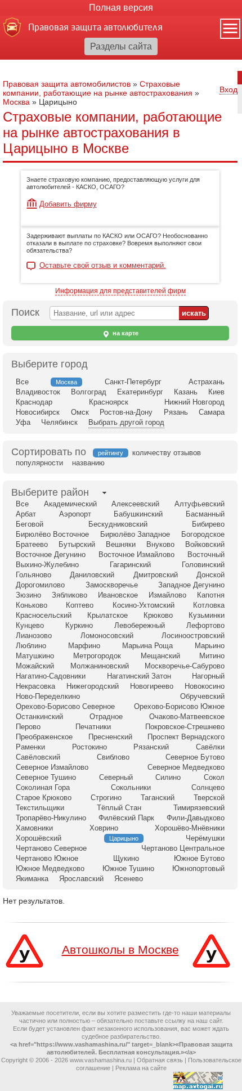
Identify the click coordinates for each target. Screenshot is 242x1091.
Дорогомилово (40, 585)
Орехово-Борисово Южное (179, 706)
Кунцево (30, 625)
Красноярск (108, 402)
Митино (212, 656)
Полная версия (121, 7)
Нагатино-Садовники (51, 676)
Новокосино (205, 686)
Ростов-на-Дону (126, 412)
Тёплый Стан (119, 807)
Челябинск (59, 422)
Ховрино (103, 828)
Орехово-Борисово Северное (65, 706)
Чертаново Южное (47, 858)
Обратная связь (160, 1060)
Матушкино (35, 656)
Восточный (206, 554)
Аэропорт (75, 514)
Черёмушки (205, 838)
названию (88, 463)
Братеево (32, 544)
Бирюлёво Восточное (52, 534)
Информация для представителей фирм (120, 291)
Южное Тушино (128, 868)
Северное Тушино (46, 777)
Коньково (31, 605)
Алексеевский (135, 504)
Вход (228, 89)
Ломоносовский (106, 635)
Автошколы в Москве (120, 949)
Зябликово (69, 595)
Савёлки (210, 747)
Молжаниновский (99, 666)
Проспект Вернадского (186, 737)
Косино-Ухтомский (143, 605)
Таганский (157, 797)
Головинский (203, 564)
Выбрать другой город (126, 422)
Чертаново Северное (51, 848)
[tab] (50, 492)
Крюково (158, 615)
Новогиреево (151, 686)
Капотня (211, 595)
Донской (210, 575)
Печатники (93, 726)
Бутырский (77, 544)
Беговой (29, 524)
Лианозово (34, 635)
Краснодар (34, 402)
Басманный (205, 514)
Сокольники (131, 787)
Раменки (30, 747)
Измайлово (167, 595)
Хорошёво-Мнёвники (190, 828)
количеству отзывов (166, 452)
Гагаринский (130, 564)
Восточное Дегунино (51, 554)
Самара (212, 412)
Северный (116, 777)
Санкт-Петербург (133, 382)
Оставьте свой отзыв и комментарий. (102, 266)
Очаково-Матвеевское (187, 716)
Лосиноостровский (193, 635)
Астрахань (207, 382)
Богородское (203, 534)
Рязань (176, 412)
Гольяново (33, 575)
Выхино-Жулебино (47, 564)
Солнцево (208, 787)
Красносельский (43, 615)
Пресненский (110, 737)
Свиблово (113, 757)
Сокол (214, 777)
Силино (168, 777)
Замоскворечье (112, 585)
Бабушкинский (138, 514)
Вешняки (121, 544)
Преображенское (44, 737)
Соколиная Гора (43, 787)
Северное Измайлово (52, 767)
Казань (186, 392)
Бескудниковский (117, 524)
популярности (39, 463)
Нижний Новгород (194, 402)
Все (22, 382)
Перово (28, 726)
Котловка (209, 605)
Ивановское (118, 595)
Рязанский (151, 747)
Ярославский (81, 878)
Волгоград (88, 392)
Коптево (79, 605)
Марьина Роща (147, 645)
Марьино (210, 645)
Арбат (26, 514)
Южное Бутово (199, 858)
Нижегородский (92, 686)
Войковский (205, 544)
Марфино (84, 645)
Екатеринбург (140, 392)
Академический (70, 504)
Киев (216, 392)
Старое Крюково (43, 797)
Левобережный (139, 625)
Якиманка (32, 878)
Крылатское (107, 615)
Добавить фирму (68, 204)
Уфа (23, 422)
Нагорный (208, 676)
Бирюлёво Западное (135, 534)
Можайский (35, 666)
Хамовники (34, 828)
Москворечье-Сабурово (185, 666)
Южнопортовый (198, 868)
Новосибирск (38, 412)
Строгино (106, 797)
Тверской (209, 797)
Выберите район (50, 492)
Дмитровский (155, 575)
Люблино (31, 645)
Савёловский (38, 757)
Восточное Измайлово (136, 554)
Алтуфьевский (199, 504)
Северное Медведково (186, 767)
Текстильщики (40, 807)
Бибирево (208, 524)
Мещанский (160, 656)
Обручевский (202, 696)
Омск (80, 412)
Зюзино (28, 595)
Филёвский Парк (126, 818)
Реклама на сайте (141, 1068)
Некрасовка (35, 686)
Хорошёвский (38, 838)
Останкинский (39, 716)
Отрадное (106, 716)
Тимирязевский (199, 807)
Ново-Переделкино (48, 696)
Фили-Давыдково (196, 818)
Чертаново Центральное (183, 848)
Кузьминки (207, 615)
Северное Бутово (195, 757)
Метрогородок (97, 656)
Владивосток (38, 392)
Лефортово (205, 625)
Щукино (126, 858)
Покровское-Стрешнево (185, 726)
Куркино (79, 625)
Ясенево (128, 878)
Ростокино (89, 747)
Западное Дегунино (191, 585)
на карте (124, 333)
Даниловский (92, 575)
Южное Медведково (50, 868)
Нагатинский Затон (139, 676)
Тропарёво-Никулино (51, 818)
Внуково (160, 544)
